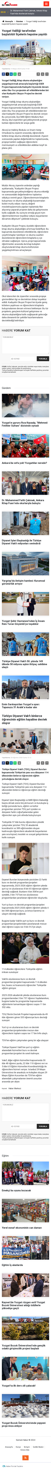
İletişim (27, 1447)
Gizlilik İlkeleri (38, 1447)
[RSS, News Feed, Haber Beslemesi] (25, 1457)
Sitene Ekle (24, 1450)
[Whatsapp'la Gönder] (15, 74)
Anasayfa (9, 21)
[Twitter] (7, 74)
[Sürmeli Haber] (9, 3)
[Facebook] (3, 74)
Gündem (19, 21)
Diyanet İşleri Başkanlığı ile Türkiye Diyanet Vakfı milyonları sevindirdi (28, 12)
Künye (18, 1447)
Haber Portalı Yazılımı (14, 1466)
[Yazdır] (19, 74)
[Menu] (46, 4)
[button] (38, 74)
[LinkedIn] (11, 74)
